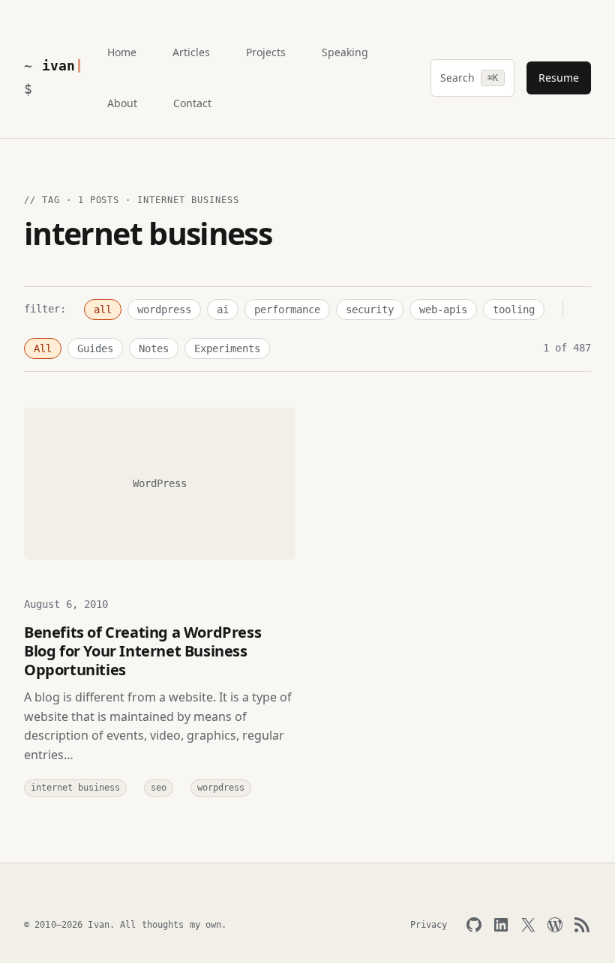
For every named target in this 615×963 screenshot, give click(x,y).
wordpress (164, 310)
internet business (75, 787)
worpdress (220, 787)
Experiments (227, 348)
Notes (154, 348)
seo (158, 787)
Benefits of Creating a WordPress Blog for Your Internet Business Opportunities (142, 651)
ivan (58, 65)
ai (223, 310)
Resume (558, 77)
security (370, 310)
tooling (514, 310)
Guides (95, 348)
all (103, 310)
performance (287, 310)
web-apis (443, 310)
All (43, 348)
